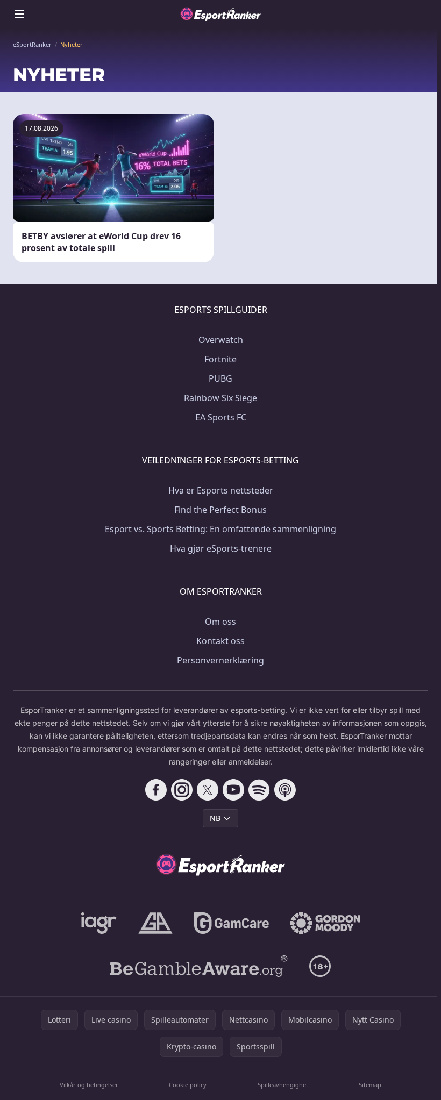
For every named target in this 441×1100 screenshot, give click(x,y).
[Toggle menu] (19, 14)
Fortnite (220, 359)
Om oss (220, 621)
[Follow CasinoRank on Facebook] (156, 790)
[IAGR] (99, 923)
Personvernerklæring (220, 660)
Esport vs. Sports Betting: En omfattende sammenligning (220, 529)
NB (215, 818)
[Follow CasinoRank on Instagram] (182, 790)
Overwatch (220, 340)
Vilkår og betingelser (89, 1085)
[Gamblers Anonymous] (155, 923)
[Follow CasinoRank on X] (207, 790)
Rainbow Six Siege (220, 398)
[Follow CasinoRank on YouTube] (233, 790)
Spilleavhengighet (283, 1085)
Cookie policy (188, 1085)
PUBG (220, 378)
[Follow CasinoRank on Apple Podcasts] (285, 790)
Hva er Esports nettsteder (220, 490)
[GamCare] (231, 923)
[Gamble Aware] (199, 966)
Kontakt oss (220, 641)
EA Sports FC (220, 417)
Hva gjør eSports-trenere (221, 548)
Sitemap (370, 1085)
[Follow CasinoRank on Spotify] (259, 790)
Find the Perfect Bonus (220, 510)
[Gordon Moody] (325, 923)
